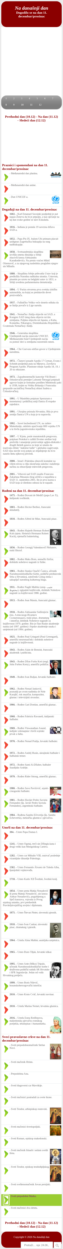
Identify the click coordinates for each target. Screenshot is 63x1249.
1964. (12, 349)
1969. (12, 728)
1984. (12, 815)
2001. (12, 474)
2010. (12, 994)
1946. (12, 333)
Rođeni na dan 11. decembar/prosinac (28, 490)
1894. (12, 289)
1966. (12, 704)
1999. (12, 982)
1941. (12, 314)
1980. (12, 788)
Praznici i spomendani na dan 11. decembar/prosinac (25, 167)
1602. (12, 214)
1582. (12, 867)
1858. (12, 251)
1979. (12, 776)
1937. (12, 302)
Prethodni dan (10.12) (20, 116)
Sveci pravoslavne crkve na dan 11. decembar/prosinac (26, 1038)
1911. (12, 587)
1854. (12, 890)
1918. (12, 612)
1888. (12, 273)
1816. (12, 227)
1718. (12, 879)
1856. (12, 547)
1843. (12, 530)
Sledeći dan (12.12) (32, 120)
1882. (12, 559)
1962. (12, 688)
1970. (12, 741)
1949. (12, 677)
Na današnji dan (41, 1237)
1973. (12, 376)
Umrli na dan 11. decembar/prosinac (27, 827)
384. (12, 832)
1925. (12, 636)
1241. (12, 843)
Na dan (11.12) (48, 116)
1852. (12, 238)
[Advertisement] (31, 62)
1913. (12, 600)
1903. (12, 571)
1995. (12, 963)
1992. (12, 423)
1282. (12, 855)
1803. (12, 507)
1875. (12, 912)
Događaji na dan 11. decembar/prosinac (29, 209)
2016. (12, 1017)
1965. (12, 952)
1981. (12, 800)
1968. (12, 716)
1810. (12, 518)
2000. (12, 461)
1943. (12, 649)
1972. (12, 360)
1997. (12, 436)
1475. (12, 495)
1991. (12, 398)
